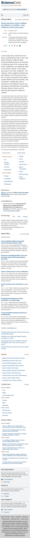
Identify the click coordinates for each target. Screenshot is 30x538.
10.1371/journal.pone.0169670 (11, 211)
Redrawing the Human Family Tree (11, 360)
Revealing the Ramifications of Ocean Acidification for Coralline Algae (12, 299)
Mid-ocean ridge (23, 174)
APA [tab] (19, 216)
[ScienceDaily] (11, 3)
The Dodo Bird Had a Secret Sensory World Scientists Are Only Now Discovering (14, 462)
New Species (7, 170)
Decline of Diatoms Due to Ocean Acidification (14, 271)
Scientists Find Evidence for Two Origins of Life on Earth (15, 458)
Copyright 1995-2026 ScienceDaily (12, 521)
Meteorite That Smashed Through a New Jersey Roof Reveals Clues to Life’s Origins (15, 444)
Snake (21, 171)
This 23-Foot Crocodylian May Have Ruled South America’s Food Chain (14, 430)
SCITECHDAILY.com (12, 328)
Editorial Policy (15, 519)
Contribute (18, 517)
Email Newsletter (8, 479)
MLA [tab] (14, 216)
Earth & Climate (6, 173)
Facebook (6, 494)
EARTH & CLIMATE (5, 397)
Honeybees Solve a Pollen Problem (12, 380)
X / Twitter (6, 496)
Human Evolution (7, 413)
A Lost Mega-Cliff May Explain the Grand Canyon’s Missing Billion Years (13, 440)
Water (3, 403)
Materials (3, 192)
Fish (5, 160)
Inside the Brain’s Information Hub (11, 373)
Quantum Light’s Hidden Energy (11, 378)
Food (3, 390)
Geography (5, 405)
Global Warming (8, 181)
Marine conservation (22, 168)
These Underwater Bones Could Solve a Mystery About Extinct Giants (13, 448)
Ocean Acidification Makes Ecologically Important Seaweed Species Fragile (12, 242)
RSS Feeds (6, 482)
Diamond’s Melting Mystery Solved (11, 363)
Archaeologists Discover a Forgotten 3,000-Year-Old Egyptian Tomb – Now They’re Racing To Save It (14, 342)
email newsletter (22, 9)
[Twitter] (12, 46)
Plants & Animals (7, 156)
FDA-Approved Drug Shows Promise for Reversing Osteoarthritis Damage (15, 333)
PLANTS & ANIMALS (5, 387)
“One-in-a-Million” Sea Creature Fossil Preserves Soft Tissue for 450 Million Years (14, 426)
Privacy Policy (6, 519)
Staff (12, 517)
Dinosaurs (5, 415)
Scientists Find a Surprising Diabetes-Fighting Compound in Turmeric (13, 337)
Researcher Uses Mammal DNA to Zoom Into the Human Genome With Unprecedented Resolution (14, 257)
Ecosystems (7, 178)
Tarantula (21, 162)
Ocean (21, 159)
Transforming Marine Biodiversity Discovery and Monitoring (14, 313)
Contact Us (6, 512)
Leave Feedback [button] (8, 509)
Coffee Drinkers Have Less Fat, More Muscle (14, 375)
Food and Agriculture (8, 395)
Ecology (6, 176)
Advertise (25, 517)
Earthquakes (7, 184)
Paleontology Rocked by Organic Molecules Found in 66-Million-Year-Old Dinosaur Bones (14, 455)
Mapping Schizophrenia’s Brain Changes (13, 358)
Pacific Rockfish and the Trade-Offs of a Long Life (14, 285)
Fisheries (6, 167)
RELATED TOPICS (6, 153)
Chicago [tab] (25, 216)
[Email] (20, 46)
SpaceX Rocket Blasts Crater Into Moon (13, 365)
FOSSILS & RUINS (5, 407)
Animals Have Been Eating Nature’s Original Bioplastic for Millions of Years (14, 434)
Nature (4, 393)
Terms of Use (24, 519)
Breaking (3, 354)
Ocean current (23, 164)
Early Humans (6, 410)
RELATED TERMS (21, 153)
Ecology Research (6, 163)
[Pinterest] (15, 46)
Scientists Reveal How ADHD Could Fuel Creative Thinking (15, 347)
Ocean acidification (22, 178)
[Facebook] (9, 46)
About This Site (5, 517)
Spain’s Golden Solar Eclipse (10, 368)
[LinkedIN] (17, 46)
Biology (21, 156)
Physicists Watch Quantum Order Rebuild (13, 370)
